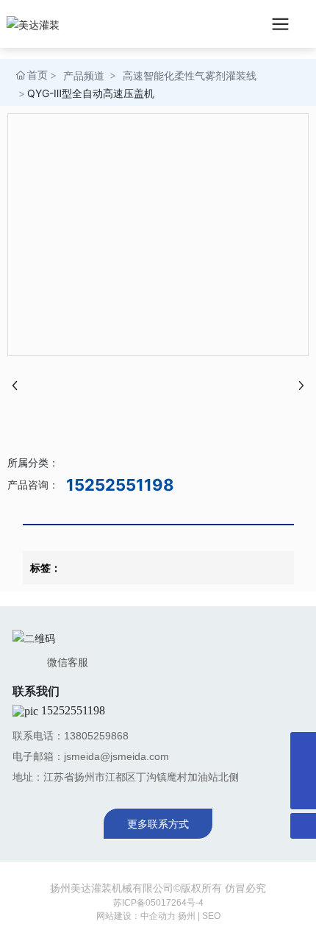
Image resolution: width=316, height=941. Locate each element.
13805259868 (96, 736)
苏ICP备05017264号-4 (158, 903)
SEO (211, 916)
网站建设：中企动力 (136, 916)
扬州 (186, 916)
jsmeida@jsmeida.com (116, 756)
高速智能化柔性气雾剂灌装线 (189, 75)
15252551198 (120, 484)
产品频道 (83, 75)
